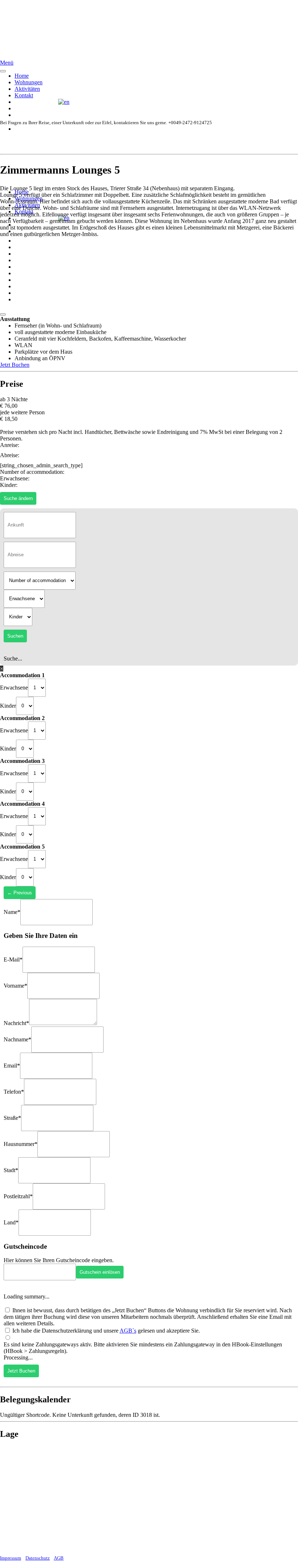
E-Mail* (13, 959)
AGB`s (128, 1331)
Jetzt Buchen (14, 365)
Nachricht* (16, 1023)
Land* (11, 1222)
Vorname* (15, 986)
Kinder (8, 705)
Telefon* (14, 1092)
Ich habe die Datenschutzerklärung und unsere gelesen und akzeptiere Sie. (105, 1331)
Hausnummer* (20, 1144)
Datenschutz (37, 1558)
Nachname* (17, 1039)
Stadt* (11, 1170)
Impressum (10, 1558)
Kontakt (24, 95)
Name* (12, 911)
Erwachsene (14, 687)
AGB (59, 1558)
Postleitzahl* (18, 1196)
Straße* (12, 1118)
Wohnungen (29, 82)
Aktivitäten (27, 89)
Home (22, 76)
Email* (12, 1065)
